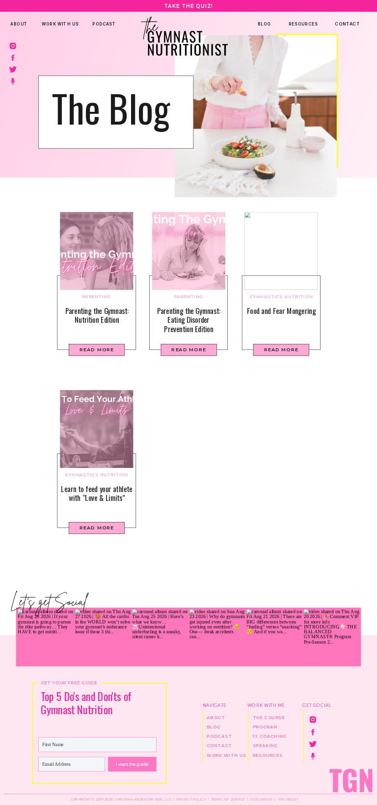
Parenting (96, 296)
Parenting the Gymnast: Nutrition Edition (97, 315)
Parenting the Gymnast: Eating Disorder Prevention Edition (188, 319)
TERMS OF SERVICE (227, 800)
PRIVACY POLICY (191, 800)
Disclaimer (261, 800)
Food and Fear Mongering (281, 310)
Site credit (288, 800)
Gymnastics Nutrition (281, 296)
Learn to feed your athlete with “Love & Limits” (96, 493)
